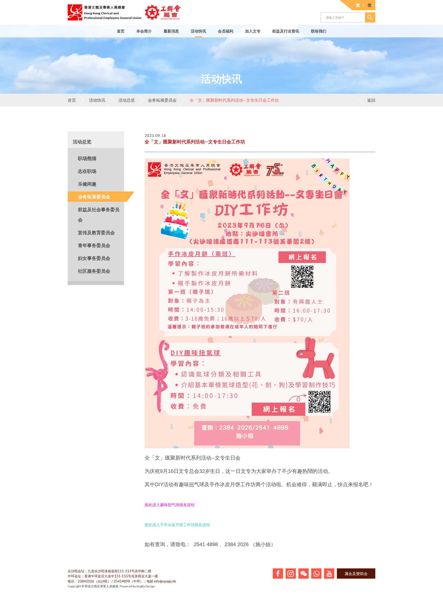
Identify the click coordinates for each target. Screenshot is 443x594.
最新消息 (171, 31)
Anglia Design (145, 586)
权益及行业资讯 (285, 31)
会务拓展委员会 (162, 100)
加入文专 (252, 31)
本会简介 (144, 31)
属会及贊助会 (356, 573)
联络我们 (318, 31)
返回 (371, 100)
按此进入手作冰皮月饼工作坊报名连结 (177, 525)
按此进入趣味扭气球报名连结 (170, 505)
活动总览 (126, 100)
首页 (121, 31)
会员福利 (225, 31)
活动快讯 (198, 31)
